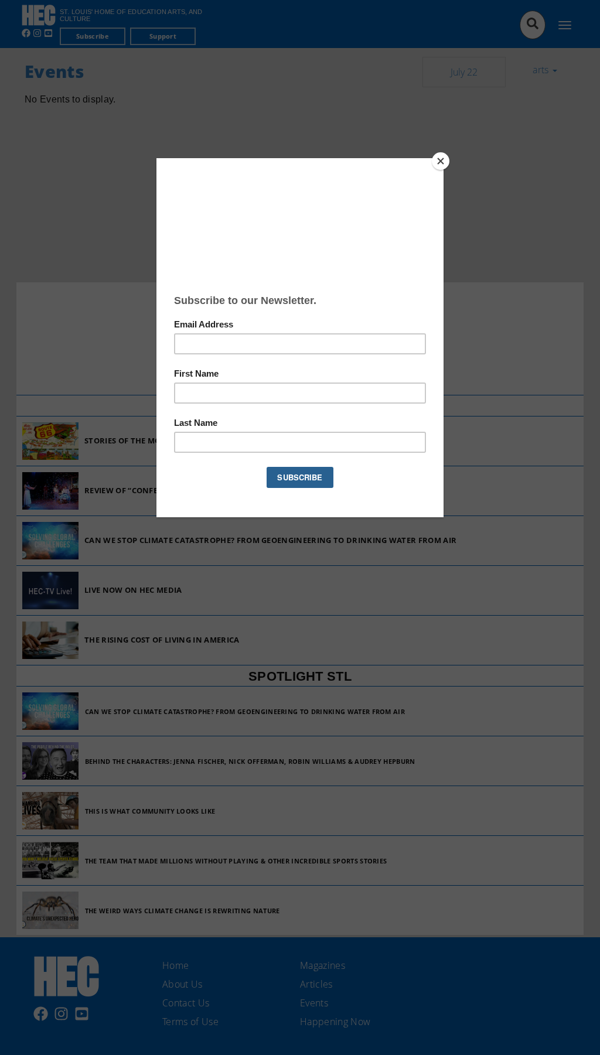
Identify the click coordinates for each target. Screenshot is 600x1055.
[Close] (440, 161)
